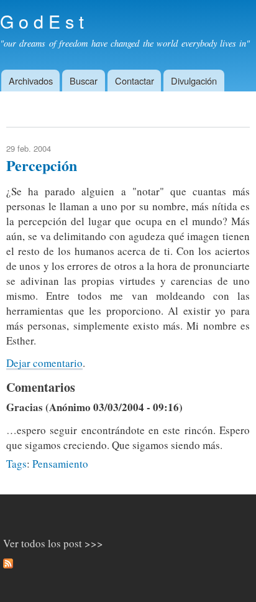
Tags (16, 463)
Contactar (134, 80)
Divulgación (194, 80)
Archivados (31, 80)
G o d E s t (42, 21)
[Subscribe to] (8, 565)
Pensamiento (60, 463)
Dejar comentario (44, 363)
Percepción (41, 165)
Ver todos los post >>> (53, 543)
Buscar (84, 80)
